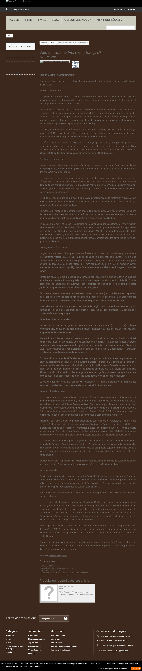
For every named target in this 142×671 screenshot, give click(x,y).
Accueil (14, 19)
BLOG (55, 19)
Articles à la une (55, 556)
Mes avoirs (55, 639)
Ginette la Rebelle (47, 566)
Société (12, 68)
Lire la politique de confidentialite (113, 668)
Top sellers (33, 643)
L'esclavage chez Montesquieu (52, 570)
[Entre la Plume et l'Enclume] (71, 3)
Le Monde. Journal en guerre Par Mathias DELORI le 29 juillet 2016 (66, 572)
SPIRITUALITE (15, 72)
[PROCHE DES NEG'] (49, 593)
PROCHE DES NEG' (66, 586)
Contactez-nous (35, 650)
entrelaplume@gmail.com (118, 651)
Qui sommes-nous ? (77, 19)
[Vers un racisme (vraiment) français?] (55, 61)
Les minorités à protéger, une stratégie (55, 575)
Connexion (117, 9)
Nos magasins (34, 646)
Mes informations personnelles (64, 646)
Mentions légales (109, 19)
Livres (42, 19)
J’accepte (135, 668)
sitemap (31, 653)
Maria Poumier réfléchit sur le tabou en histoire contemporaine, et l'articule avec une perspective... (76, 594)
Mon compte (58, 631)
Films (28, 19)
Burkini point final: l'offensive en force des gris (58, 568)
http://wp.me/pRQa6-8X (51, 90)
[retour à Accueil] (8, 35)
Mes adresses (56, 643)
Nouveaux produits (36, 639)
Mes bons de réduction (60, 650)
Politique (12, 64)
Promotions (33, 635)
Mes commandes (58, 635)
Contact (131, 9)
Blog (52, 43)
